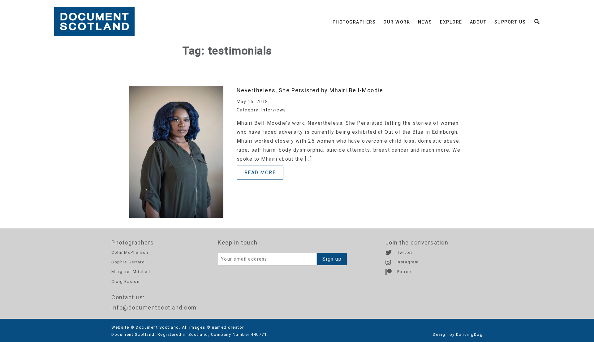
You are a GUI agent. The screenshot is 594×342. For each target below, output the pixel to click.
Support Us (510, 21)
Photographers (354, 21)
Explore (451, 21)
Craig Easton (125, 281)
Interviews (273, 109)
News (425, 21)
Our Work (396, 21)
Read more (260, 172)
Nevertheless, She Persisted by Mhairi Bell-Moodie (310, 90)
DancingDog (469, 334)
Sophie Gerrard (128, 262)
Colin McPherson (129, 252)
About (478, 21)
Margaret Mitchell (130, 271)
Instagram (407, 262)
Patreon (405, 271)
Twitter (404, 252)
